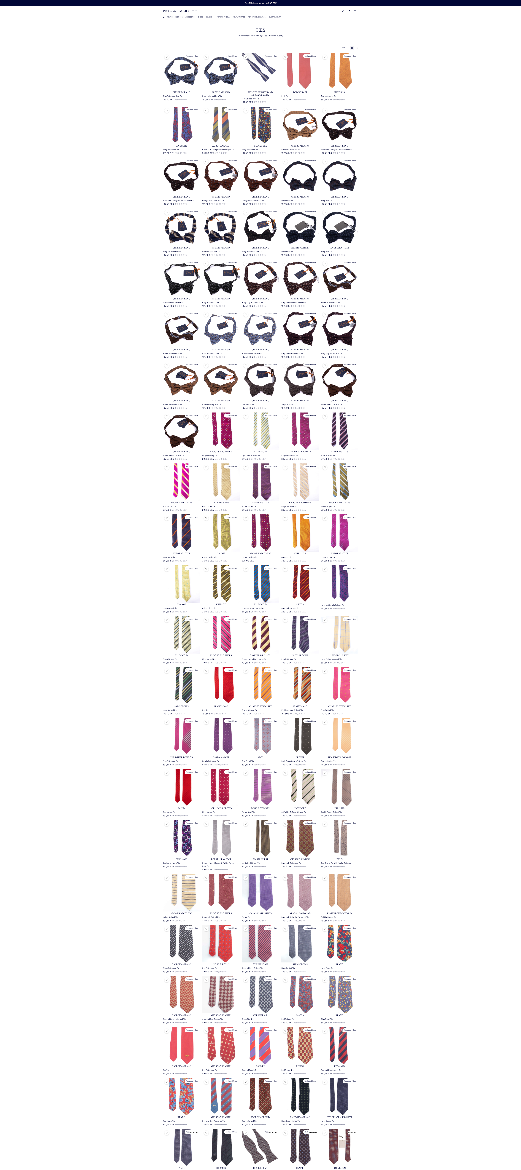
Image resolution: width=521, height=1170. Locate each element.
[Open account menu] (343, 11)
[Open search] (164, 17)
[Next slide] (354, 1148)
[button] (345, 48)
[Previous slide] (325, 1148)
